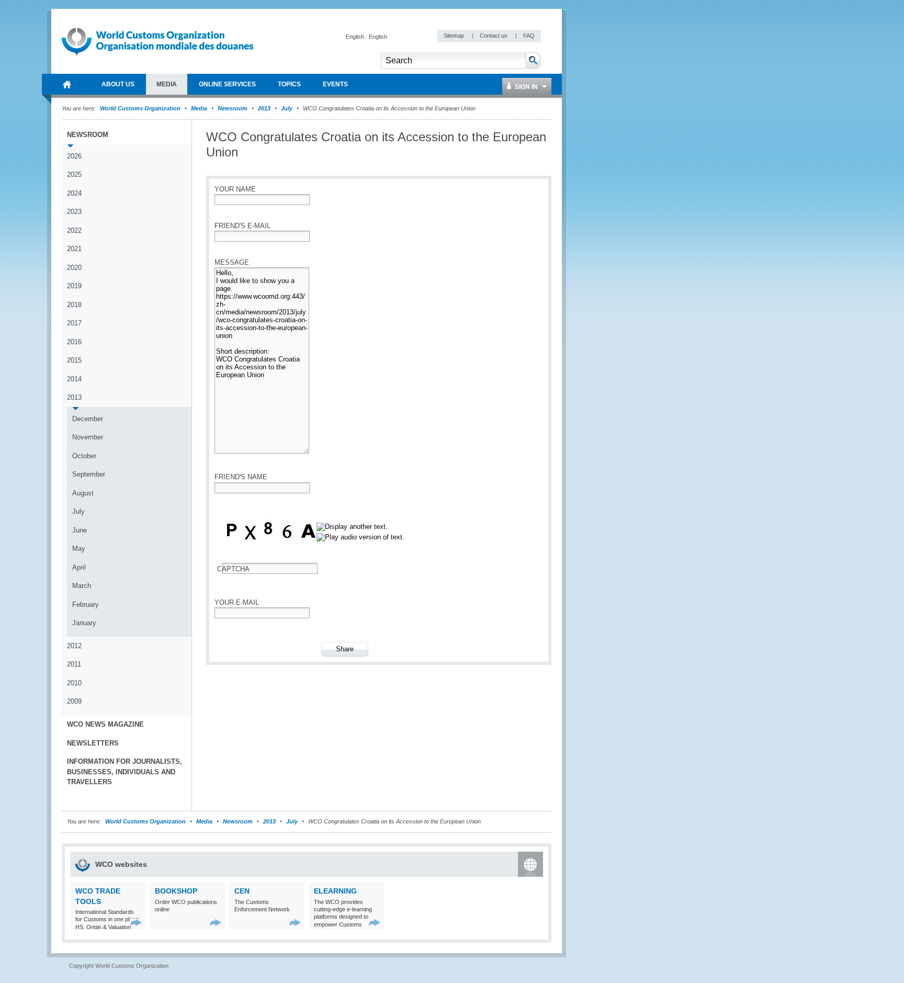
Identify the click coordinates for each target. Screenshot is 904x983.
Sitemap (455, 35)
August (83, 493)
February (85, 604)
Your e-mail (236, 602)
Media (199, 108)
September (88, 474)
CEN (242, 891)
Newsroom (232, 108)
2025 (74, 174)
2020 (74, 268)
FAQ (529, 35)
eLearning (335, 891)
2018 (74, 305)
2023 (74, 212)
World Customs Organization (141, 108)
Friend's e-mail (242, 226)
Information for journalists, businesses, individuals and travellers (124, 772)
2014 (74, 379)
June (79, 530)
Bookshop (176, 891)
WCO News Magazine (105, 724)
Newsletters (93, 743)
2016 (74, 342)
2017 (74, 323)
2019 (74, 286)
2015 (74, 360)
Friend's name (240, 477)
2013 (264, 108)
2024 (74, 193)
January (84, 623)
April (79, 567)
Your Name (235, 189)
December (87, 419)
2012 (74, 646)
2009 (74, 701)
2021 (74, 249)
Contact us (494, 35)
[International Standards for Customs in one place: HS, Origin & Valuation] (136, 922)
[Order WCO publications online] (215, 922)
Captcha (233, 569)
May (78, 548)
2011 (74, 664)
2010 (74, 683)
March (81, 586)
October (84, 456)
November (87, 437)
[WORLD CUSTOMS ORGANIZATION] (67, 84)
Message (231, 262)
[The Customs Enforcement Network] (295, 922)
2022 (74, 230)
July (286, 108)
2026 (74, 156)
